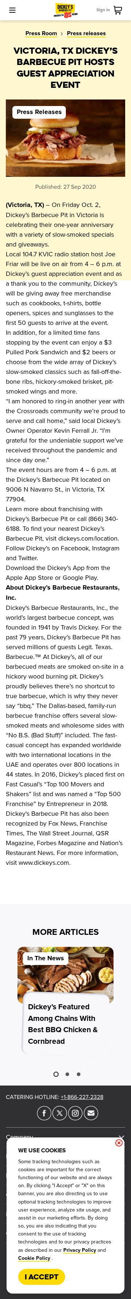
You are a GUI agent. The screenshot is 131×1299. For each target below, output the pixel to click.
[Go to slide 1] (56, 1074)
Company (19, 1137)
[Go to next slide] (84, 1072)
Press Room (41, 33)
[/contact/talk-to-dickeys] (91, 1118)
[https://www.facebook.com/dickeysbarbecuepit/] (44, 1118)
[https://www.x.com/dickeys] (59, 1118)
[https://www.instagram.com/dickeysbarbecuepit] (75, 1118)
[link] (119, 10)
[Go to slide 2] (67, 1074)
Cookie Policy (34, 1258)
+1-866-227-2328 (82, 1097)
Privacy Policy (79, 1250)
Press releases (86, 33)
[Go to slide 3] (78, 1074)
